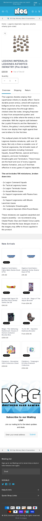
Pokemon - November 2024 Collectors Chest (10, 362)
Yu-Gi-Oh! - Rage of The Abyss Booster (31, 299)
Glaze (24, 518)
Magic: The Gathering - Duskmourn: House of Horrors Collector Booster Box (10, 332)
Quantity (5, 76)
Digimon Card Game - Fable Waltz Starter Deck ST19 (11, 270)
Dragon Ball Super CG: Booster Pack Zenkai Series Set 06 (10, 300)
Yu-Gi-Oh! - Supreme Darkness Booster (30, 330)
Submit (32, 435)
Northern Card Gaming (16, 515)
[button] (2, 11)
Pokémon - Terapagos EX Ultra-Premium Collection (30, 363)
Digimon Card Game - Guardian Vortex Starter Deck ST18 (30, 270)
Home (4, 24)
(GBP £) (35, 3)
